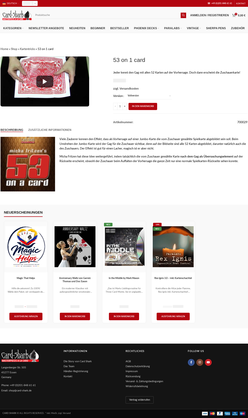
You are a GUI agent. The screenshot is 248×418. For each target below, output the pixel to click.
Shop (14, 49)
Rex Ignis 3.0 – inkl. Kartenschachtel (173, 278)
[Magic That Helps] (25, 246)
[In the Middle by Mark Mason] (124, 246)
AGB (128, 361)
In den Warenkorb (143, 106)
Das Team (69, 366)
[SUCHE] (183, 15)
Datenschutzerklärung (138, 366)
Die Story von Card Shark (78, 361)
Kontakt (68, 376)
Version (118, 96)
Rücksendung (133, 376)
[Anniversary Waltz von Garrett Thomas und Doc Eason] (75, 246)
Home (4, 49)
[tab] (12, 129)
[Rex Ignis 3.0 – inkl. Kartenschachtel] (173, 246)
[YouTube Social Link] (208, 362)
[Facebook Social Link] (191, 362)
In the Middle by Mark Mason (124, 278)
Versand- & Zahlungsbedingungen (144, 381)
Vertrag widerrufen (139, 400)
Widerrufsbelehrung (137, 386)
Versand (67, 413)
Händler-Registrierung (76, 371)
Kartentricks (27, 49)
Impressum (132, 371)
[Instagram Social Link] (199, 362)
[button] (75, 316)
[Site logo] (17, 15)
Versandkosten (129, 88)
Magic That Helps (26, 278)
